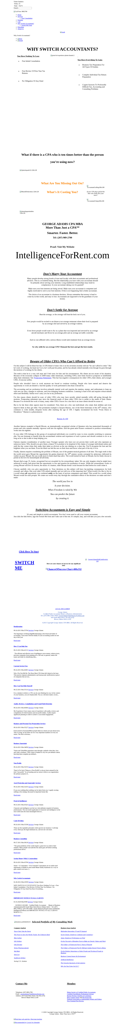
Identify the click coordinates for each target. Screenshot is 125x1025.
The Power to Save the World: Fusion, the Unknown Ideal (32, 934)
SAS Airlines (18, 941)
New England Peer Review (75, 1001)
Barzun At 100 (62, 419)
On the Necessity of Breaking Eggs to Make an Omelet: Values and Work (83, 941)
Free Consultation (26, 18)
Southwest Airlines (19, 958)
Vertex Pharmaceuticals (21, 948)
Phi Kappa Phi (86, 997)
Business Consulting (20, 839)
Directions (21, 27)
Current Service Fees (21, 666)
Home (19, 15)
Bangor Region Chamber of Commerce (79, 996)
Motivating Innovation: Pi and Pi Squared (74, 931)
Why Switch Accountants (22, 878)
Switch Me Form (26, 25)
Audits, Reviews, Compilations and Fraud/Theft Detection (33, 704)
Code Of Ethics (19, 821)
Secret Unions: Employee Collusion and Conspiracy (77, 934)
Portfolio (20, 20)
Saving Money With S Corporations (25, 858)
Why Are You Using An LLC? (70, 966)
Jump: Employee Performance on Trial (73, 938)
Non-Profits (17, 763)
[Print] (20, 39)
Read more (17, 640)
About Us (21, 29)
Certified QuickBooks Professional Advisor (80, 994)
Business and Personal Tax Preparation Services (30, 723)
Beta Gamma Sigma (73, 997)
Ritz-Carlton (18, 938)
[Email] (20, 40)
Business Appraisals (20, 743)
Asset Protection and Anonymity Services (27, 783)
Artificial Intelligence (67, 959)
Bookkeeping (18, 626)
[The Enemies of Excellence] (62, 32)
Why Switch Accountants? (26, 23)
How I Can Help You (20, 646)
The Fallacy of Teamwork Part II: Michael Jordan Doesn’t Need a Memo (83, 948)
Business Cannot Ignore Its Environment (73, 956)
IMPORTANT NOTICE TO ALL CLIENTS (29, 898)
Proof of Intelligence (20, 801)
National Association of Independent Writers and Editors (84, 999)
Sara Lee (17, 954)
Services (20, 16)
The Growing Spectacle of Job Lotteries (73, 963)
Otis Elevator (18, 944)
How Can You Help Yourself (23, 686)
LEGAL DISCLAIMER (62, 609)
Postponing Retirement (42, 378)
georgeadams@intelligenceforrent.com (32, 994)
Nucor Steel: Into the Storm (22, 931)
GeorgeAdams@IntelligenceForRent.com (71, 616)
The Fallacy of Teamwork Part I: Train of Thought (76, 944)
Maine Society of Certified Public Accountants (81, 992)
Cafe (19, 22)
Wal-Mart (17, 951)
